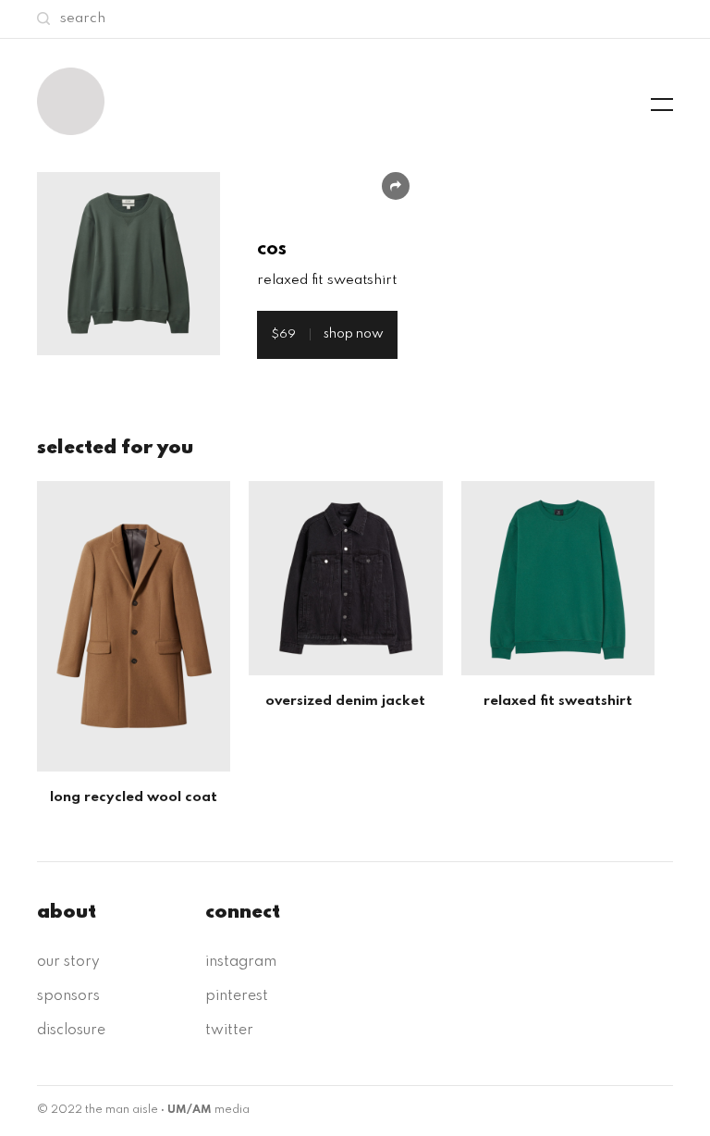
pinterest (236, 996)
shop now (327, 333)
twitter (229, 1030)
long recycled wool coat (133, 797)
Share (396, 186)
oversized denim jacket (345, 701)
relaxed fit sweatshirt (558, 701)
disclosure (71, 1030)
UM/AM (189, 1110)
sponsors (68, 996)
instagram (240, 962)
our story (68, 962)
